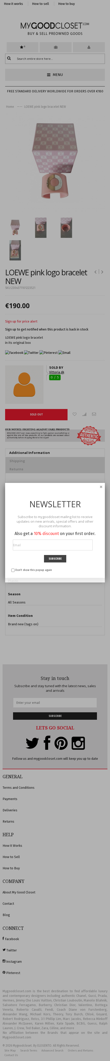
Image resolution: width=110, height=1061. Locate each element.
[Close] (101, 486)
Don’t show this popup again (33, 570)
